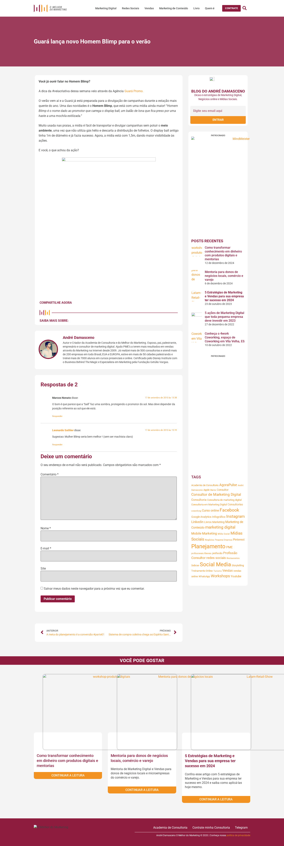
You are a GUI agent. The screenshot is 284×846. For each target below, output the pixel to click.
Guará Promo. (133, 91)
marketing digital (220, 527)
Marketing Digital (105, 8)
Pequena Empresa (223, 540)
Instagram (235, 516)
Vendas (149, 8)
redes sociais (216, 558)
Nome (46, 528)
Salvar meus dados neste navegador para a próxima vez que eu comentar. (94, 588)
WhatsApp (204, 576)
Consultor (223, 489)
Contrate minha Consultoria (211, 827)
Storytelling (238, 565)
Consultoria (198, 500)
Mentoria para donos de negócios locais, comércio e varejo (224, 275)
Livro (196, 8)
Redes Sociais (130, 8)
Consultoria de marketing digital (224, 499)
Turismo (217, 571)
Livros (208, 522)
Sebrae (195, 565)
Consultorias (235, 504)
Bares (213, 490)
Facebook (229, 510)
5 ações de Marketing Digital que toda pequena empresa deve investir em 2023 (224, 316)
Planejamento (208, 546)
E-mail (46, 548)
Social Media (215, 564)
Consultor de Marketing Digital (216, 494)
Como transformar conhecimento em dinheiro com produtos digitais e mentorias (223, 253)
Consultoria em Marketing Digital (209, 504)
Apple (206, 489)
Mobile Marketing (204, 533)
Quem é (209, 8)
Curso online (210, 510)
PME (229, 547)
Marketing (218, 522)
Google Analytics (201, 516)
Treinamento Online (202, 570)
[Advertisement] (218, 415)
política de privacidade (238, 835)
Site (43, 568)
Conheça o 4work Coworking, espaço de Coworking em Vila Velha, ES (225, 337)
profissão (217, 553)
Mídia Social (224, 534)
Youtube (236, 576)
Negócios (209, 540)
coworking (196, 511)
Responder (57, 416)
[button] (231, 8)
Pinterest (239, 539)
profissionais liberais (201, 553)
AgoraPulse (228, 485)
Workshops (220, 576)
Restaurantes (233, 558)
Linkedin (197, 522)
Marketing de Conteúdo (173, 8)
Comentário (50, 474)
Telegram (241, 827)
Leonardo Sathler (63, 430)
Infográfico (218, 516)
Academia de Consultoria (205, 485)
